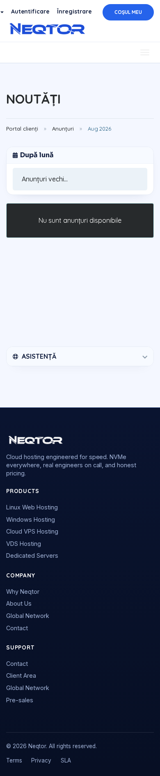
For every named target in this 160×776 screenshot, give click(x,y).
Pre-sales (19, 700)
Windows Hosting (30, 519)
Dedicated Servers (32, 555)
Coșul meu (128, 12)
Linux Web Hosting (32, 507)
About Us (19, 603)
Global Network (27, 615)
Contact (17, 627)
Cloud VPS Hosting (32, 531)
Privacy (41, 760)
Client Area (21, 675)
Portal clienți (22, 128)
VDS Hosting (23, 543)
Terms (14, 760)
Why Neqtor (22, 591)
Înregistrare (74, 11)
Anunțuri (63, 128)
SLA (66, 760)
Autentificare (30, 11)
